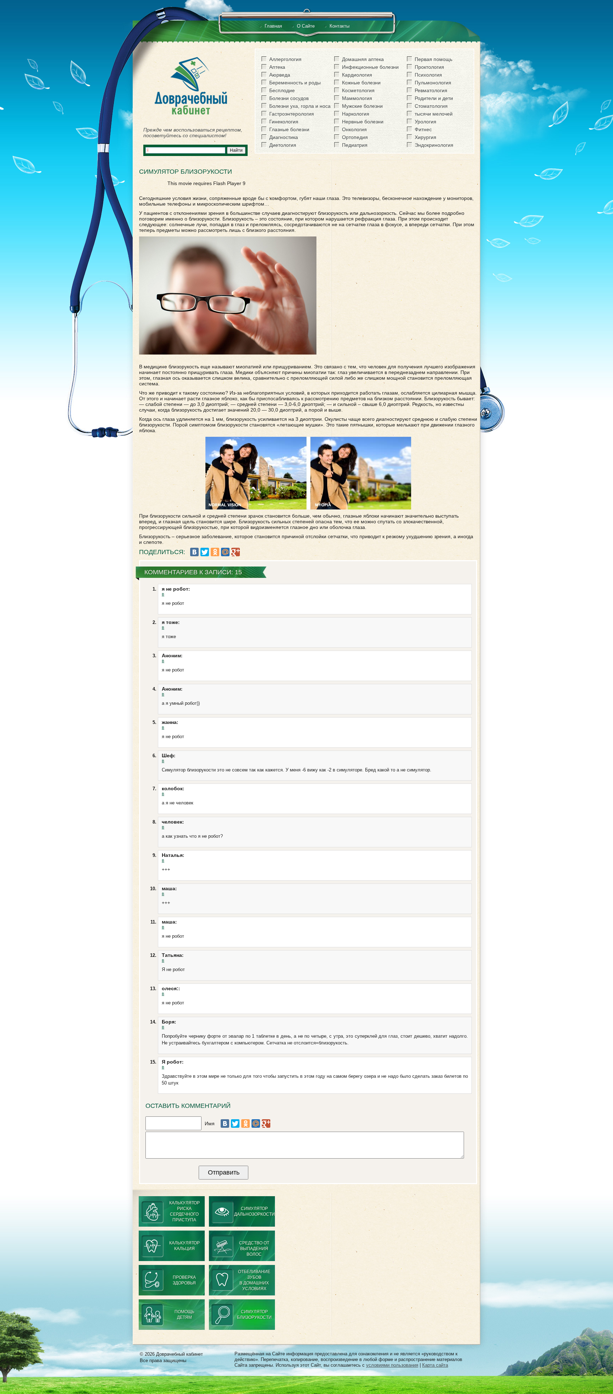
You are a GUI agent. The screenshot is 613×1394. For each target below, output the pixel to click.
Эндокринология (434, 145)
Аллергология (285, 59)
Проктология (429, 67)
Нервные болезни (362, 121)
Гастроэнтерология (291, 114)
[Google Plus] (235, 552)
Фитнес (423, 129)
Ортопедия (355, 137)
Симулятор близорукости (254, 1314)
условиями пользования (392, 1365)
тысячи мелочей (434, 114)
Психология (428, 75)
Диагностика (283, 137)
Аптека (277, 67)
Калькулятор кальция (184, 1245)
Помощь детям (184, 1314)
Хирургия (425, 137)
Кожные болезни (361, 82)
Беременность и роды (295, 82)
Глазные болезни (289, 129)
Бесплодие (282, 90)
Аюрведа (279, 75)
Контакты (339, 26)
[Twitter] (204, 552)
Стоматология (431, 106)
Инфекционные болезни (370, 67)
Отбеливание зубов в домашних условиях (254, 1280)
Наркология (355, 114)
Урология (425, 121)
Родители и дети (434, 98)
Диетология (282, 145)
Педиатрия (355, 145)
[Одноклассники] (215, 552)
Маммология (357, 98)
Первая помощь (433, 59)
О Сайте (306, 26)
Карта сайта (435, 1365)
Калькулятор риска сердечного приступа (184, 1211)
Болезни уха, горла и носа (300, 106)
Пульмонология (433, 82)
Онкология (354, 129)
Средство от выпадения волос (254, 1248)
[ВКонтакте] (194, 552)
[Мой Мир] (225, 552)
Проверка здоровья (184, 1280)
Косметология (358, 90)
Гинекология (283, 121)
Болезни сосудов (289, 98)
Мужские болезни (362, 106)
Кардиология (357, 75)
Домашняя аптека (363, 59)
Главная (273, 26)
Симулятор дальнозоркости (254, 1211)
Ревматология (431, 90)
